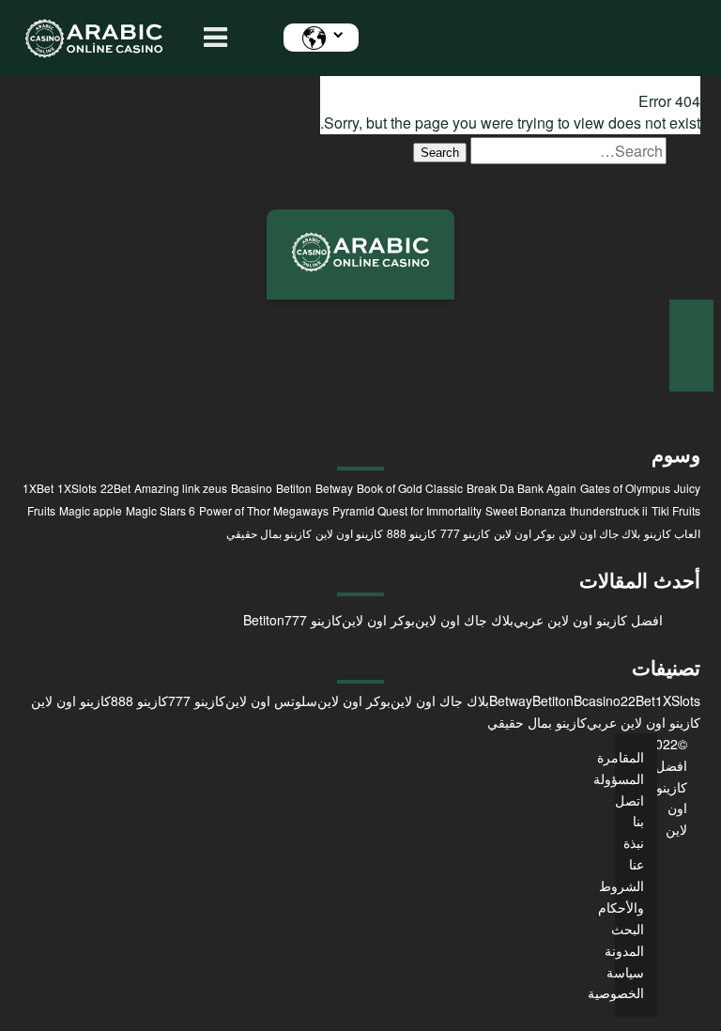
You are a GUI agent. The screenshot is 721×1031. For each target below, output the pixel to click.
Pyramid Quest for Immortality (407, 510)
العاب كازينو (672, 533)
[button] (211, 38)
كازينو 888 (412, 533)
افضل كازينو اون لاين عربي (588, 619)
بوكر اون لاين (524, 533)
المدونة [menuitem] (624, 950)
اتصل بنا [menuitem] (629, 811)
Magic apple (90, 510)
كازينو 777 (465, 533)
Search (440, 153)
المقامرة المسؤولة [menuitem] (618, 767)
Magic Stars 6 (160, 510)
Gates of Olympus (625, 488)
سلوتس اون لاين (271, 700)
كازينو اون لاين (349, 533)
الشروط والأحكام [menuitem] (621, 896)
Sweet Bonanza (525, 510)
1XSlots (77, 488)
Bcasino (251, 488)
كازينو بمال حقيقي (269, 533)
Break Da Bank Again (521, 488)
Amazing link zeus (180, 488)
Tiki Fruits (676, 510)
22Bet (115, 488)
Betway (334, 488)
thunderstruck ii (609, 510)
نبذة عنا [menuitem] (633, 853)
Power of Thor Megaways (264, 510)
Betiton (294, 488)
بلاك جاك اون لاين (599, 533)
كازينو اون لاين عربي (643, 722)
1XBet (38, 488)
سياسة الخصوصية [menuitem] (616, 982)
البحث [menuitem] (627, 928)
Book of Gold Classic (410, 488)
